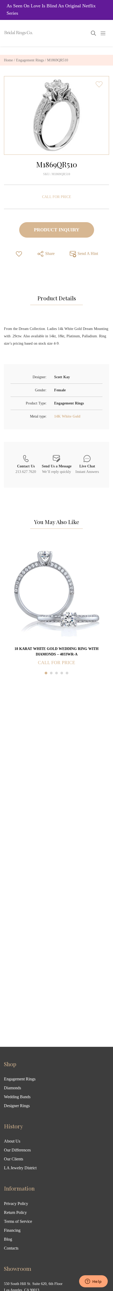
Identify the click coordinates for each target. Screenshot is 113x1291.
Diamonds (12, 1088)
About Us (12, 1141)
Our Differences (17, 1150)
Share (49, 253)
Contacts (11, 1248)
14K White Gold (67, 416)
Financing (12, 1230)
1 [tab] (46, 673)
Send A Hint (87, 253)
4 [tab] (61, 673)
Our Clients (13, 1159)
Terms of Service (18, 1221)
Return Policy (15, 1212)
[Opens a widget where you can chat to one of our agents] (93, 1281)
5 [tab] (67, 673)
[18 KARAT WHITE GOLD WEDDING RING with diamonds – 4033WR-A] (56, 593)
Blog (8, 1239)
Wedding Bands (17, 1097)
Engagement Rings (30, 60)
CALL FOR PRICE (56, 197)
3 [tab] (56, 673)
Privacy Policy (16, 1203)
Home (8, 60)
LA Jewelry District (20, 1168)
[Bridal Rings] (11, 33)
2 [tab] (51, 673)
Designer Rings (17, 1105)
